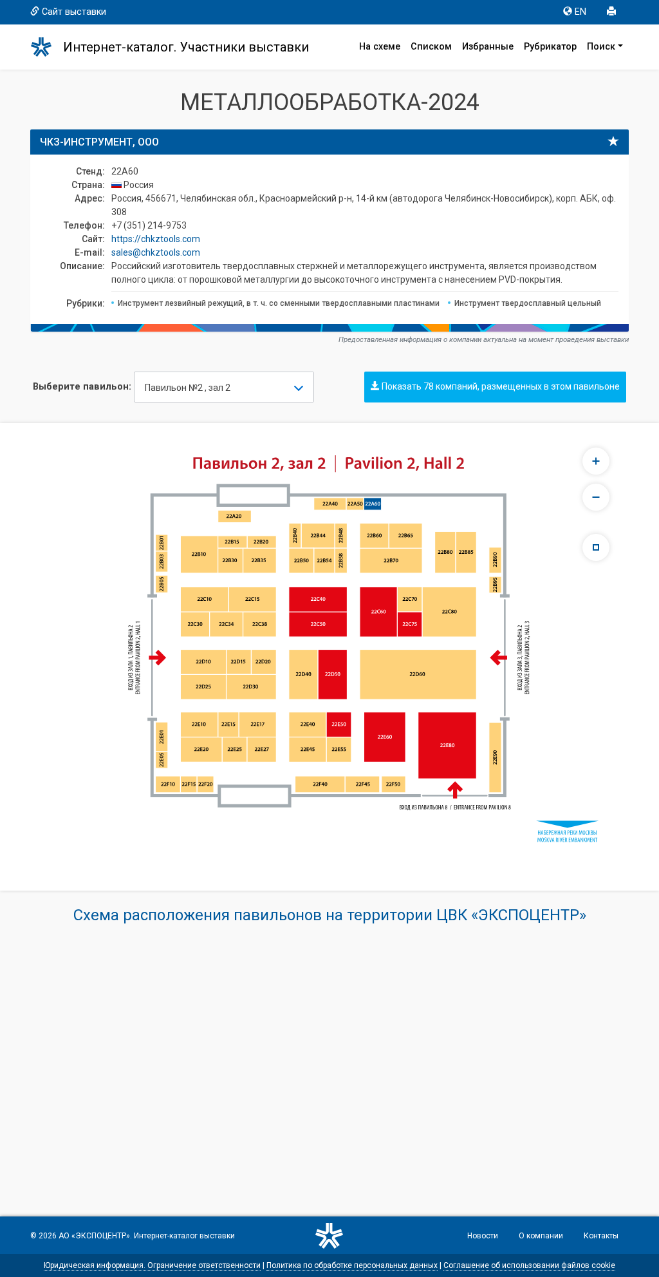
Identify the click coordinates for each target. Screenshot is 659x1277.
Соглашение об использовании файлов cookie (529, 1265)
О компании (541, 1235)
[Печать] (613, 12)
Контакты (601, 1235)
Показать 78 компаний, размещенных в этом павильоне (500, 386)
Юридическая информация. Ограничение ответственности (152, 1265)
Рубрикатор (550, 46)
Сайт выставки (74, 11)
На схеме (379, 46)
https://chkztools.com (155, 239)
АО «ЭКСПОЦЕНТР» (94, 1235)
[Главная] (47, 47)
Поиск (601, 46)
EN (580, 11)
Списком (431, 46)
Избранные (488, 46)
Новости (482, 1235)
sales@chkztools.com (155, 252)
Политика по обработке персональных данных (352, 1265)
